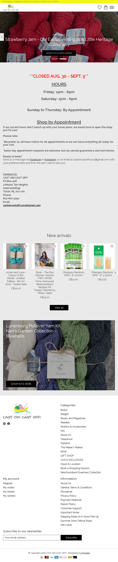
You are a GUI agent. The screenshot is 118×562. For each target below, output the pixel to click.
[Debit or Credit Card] (75, 557)
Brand (64, 410)
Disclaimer (66, 491)
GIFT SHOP (67, 455)
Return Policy (68, 504)
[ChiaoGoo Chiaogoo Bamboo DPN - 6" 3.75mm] (102, 256)
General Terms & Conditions (76, 487)
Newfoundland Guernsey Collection (81, 472)
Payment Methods (71, 500)
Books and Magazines (73, 418)
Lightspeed (85, 553)
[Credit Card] (42, 557)
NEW (64, 451)
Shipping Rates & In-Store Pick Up (80, 516)
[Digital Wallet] (63, 557)
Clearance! (67, 439)
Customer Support (71, 508)
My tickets (9, 491)
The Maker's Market (72, 447)
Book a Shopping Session (75, 468)
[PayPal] (70, 557)
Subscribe (71, 537)
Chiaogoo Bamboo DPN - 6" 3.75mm (102, 274)
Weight (65, 414)
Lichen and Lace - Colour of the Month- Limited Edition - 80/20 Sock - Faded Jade (16, 278)
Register (7, 483)
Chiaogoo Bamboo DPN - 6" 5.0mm (73, 274)
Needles (65, 422)
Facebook (35, 159)
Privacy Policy (68, 495)
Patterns (65, 443)
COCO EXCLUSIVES (72, 459)
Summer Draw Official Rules (76, 520)
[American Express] (57, 557)
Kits (63, 430)
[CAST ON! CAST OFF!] (11, 7)
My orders (8, 487)
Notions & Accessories (73, 426)
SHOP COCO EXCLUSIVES (59, 53)
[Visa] (52, 557)
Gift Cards (66, 524)
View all (59, 307)
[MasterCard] (47, 557)
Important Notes (70, 512)
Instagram (50, 159)
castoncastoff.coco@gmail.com (22, 205)
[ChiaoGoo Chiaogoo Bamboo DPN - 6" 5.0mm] (73, 256)
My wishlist (9, 495)
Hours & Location (70, 464)
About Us (66, 434)
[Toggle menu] (112, 7)
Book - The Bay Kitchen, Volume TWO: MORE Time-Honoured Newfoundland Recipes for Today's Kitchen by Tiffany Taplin (44, 282)
